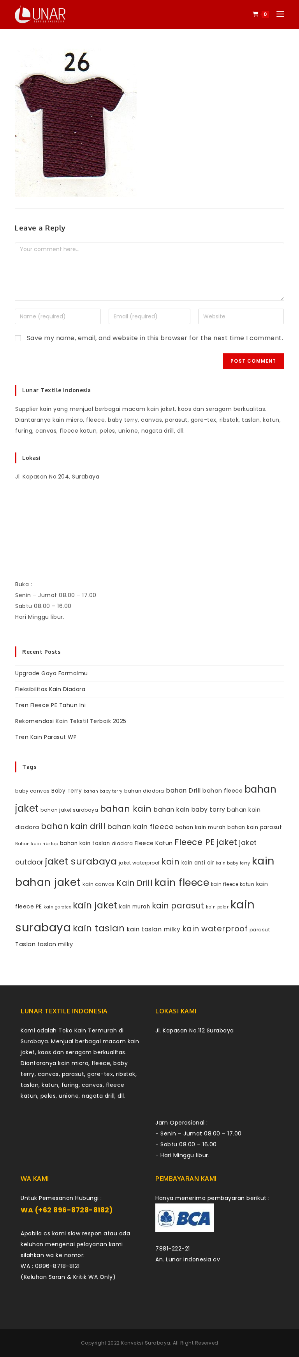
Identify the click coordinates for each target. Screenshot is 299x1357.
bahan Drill (183, 790)
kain (170, 861)
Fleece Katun (154, 843)
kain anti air (198, 862)
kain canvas (99, 884)
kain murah (134, 906)
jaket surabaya (81, 861)
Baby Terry (66, 791)
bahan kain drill (73, 826)
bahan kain (126, 809)
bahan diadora (144, 791)
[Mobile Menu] (277, 14)
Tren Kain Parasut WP (46, 737)
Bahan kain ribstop (36, 844)
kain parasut (178, 905)
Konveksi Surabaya (146, 1343)
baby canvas (32, 791)
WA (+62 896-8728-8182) (67, 1210)
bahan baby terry (103, 791)
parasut (260, 929)
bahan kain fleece (140, 826)
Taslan (25, 944)
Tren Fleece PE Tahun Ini (50, 705)
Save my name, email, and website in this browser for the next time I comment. (155, 338)
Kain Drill (134, 883)
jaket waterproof (139, 862)
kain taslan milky (154, 929)
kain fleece (182, 882)
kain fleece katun (233, 884)
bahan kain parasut (254, 827)
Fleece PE (194, 842)
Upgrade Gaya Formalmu (51, 673)
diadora (122, 843)
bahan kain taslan (85, 843)
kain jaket (95, 905)
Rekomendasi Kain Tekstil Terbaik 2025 (71, 721)
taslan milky (55, 944)
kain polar (217, 907)
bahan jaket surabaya (69, 810)
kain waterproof (215, 928)
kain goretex (57, 907)
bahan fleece (222, 791)
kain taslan (99, 928)
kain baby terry (233, 863)
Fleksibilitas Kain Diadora (50, 689)
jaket (226, 842)
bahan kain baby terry (189, 809)
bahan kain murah (201, 827)
